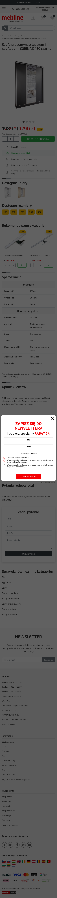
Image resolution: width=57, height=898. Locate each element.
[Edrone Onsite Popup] (28, 449)
